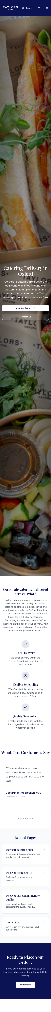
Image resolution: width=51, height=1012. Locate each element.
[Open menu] (47, 8)
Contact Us (25, 316)
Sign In (29, 8)
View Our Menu (23, 308)
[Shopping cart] (39, 8)
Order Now (25, 984)
